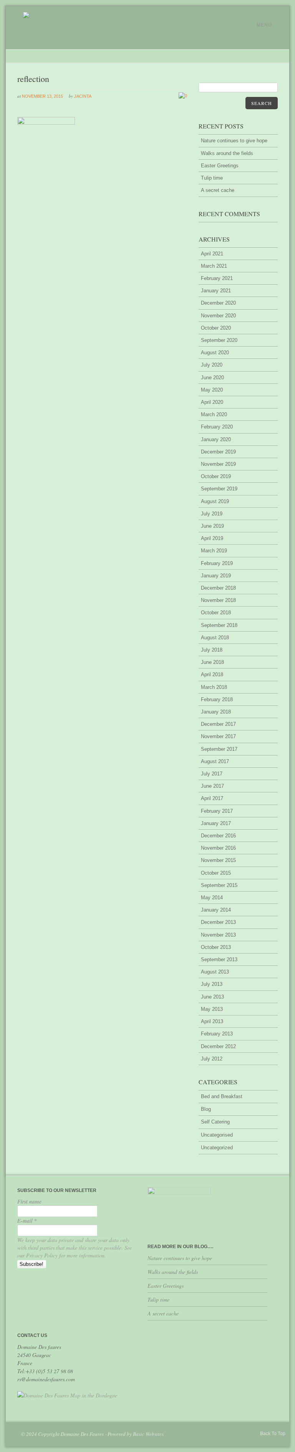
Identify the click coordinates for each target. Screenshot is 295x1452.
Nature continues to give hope (234, 140)
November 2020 (218, 315)
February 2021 (217, 278)
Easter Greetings (220, 165)
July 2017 (211, 774)
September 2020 (219, 340)
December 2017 (218, 724)
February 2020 (217, 427)
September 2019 (219, 489)
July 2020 (211, 365)
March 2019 (214, 550)
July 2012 (211, 1059)
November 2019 (218, 464)
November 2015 (218, 860)
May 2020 (212, 390)
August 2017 (215, 761)
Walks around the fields (227, 153)
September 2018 (219, 625)
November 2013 (218, 935)
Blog (206, 1109)
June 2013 (212, 997)
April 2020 (212, 402)
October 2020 (216, 328)
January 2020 (216, 439)
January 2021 (216, 290)
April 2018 (212, 674)
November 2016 (218, 848)
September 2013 (219, 959)
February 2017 (217, 811)
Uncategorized (217, 1147)
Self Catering (215, 1122)
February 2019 (217, 563)
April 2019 (212, 538)
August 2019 (215, 501)
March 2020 (214, 414)
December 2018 (218, 588)
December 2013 (218, 922)
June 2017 (212, 786)
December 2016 (218, 836)
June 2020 (212, 377)
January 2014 (216, 910)
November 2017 (218, 736)
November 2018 (218, 600)
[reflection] (46, 123)
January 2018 (216, 712)
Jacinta (82, 96)
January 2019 (216, 575)
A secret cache (217, 190)
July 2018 (211, 650)
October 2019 (216, 476)
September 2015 (219, 885)
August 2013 (215, 972)
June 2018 (212, 662)
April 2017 (212, 798)
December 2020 (218, 303)
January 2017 (216, 823)
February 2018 (217, 699)
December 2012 (218, 1046)
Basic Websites (148, 1433)
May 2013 (212, 1009)
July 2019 (211, 514)
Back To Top (272, 1433)
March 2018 (214, 687)
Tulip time (212, 178)
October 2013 (216, 947)
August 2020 (215, 352)
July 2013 (211, 984)
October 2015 (216, 873)
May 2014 (212, 897)
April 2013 (212, 1021)
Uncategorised (217, 1135)
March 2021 (214, 266)
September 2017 (219, 749)
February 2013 (217, 1034)
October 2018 (216, 612)
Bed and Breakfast (221, 1096)
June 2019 (212, 526)
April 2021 (212, 254)
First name (29, 1201)
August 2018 (215, 637)
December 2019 (218, 452)
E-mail (27, 1221)
